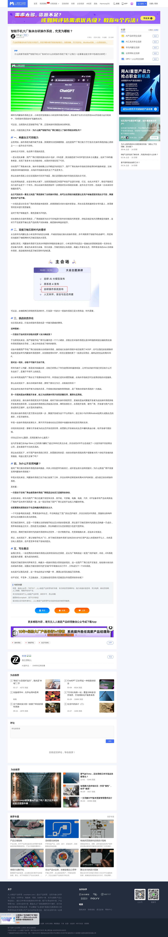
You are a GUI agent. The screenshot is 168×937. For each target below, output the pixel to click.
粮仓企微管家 (31, 928)
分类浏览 (53, 4)
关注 (25, 35)
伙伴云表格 (49, 923)
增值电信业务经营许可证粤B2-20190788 (53, 933)
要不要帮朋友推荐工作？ (130, 162)
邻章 (17, 35)
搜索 (117, 4)
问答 (73, 4)
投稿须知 (91, 910)
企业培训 (80, 4)
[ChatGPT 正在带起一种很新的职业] (106, 684)
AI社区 (89, 4)
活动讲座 (65, 4)
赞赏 (43, 610)
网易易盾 (57, 923)
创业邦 (72, 923)
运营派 (23, 928)
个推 (62, 923)
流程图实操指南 (52, 841)
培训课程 (43, 4)
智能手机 (31, 643)
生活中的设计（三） (76, 704)
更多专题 (110, 816)
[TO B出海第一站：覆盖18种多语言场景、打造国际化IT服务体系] (106, 696)
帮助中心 (108, 910)
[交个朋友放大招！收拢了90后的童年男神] (52, 708)
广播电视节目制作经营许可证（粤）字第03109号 (24, 933)
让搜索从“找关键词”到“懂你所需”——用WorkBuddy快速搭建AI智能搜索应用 (27, 917)
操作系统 (17, 643)
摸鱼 (95, 4)
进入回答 (154, 137)
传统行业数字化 (17, 870)
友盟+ (67, 923)
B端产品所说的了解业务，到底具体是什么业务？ (139, 154)
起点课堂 (17, 928)
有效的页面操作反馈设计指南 (93, 841)
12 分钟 (111, 37)
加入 (155, 36)
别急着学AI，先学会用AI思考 (26, 692)
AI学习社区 (79, 923)
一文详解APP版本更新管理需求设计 (96, 798)
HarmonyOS (104, 4)
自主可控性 (45, 643)
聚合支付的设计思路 (89, 870)
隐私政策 (82, 910)
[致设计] (84, 898)
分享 (110, 643)
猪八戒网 (41, 923)
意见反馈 (100, 910)
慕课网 (86, 923)
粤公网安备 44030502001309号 (55, 930)
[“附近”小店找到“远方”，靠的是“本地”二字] (52, 684)
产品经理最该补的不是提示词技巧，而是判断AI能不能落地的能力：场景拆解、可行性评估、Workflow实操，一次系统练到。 (60, 42)
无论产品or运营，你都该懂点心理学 (60, 870)
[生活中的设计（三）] (106, 708)
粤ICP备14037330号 (37, 930)
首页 (35, 4)
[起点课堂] (84, 894)
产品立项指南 (16, 841)
